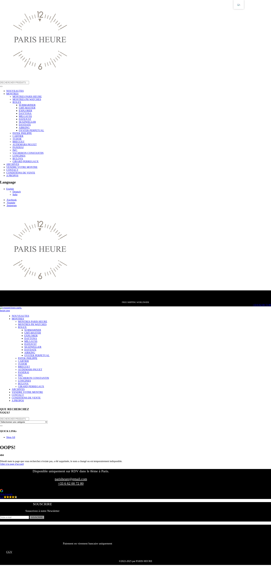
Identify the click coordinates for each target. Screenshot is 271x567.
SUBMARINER (27, 105)
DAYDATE (25, 124)
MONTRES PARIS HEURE (27, 96)
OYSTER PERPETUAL (31, 130)
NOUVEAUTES (15, 91)
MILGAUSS (25, 116)
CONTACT (12, 170)
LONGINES (19, 155)
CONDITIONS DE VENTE (20, 172)
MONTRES (12, 93)
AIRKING (24, 127)
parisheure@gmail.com (71, 479)
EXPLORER (25, 110)
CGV (9, 552)
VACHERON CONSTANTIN (28, 153)
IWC (15, 150)
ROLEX (17, 102)
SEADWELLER (27, 122)
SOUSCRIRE (37, 517)
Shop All (10, 437)
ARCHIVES (12, 164)
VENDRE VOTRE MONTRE (21, 167)
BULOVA (18, 158)
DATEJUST (25, 119)
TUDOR (17, 139)
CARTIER (18, 136)
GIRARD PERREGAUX (26, 161)
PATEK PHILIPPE (22, 133)
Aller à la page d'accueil (12, 464)
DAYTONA (25, 113)
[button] (21, 494)
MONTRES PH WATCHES (27, 99)
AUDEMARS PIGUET (25, 144)
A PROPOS (12, 175)
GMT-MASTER (27, 107)
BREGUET (18, 141)
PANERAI (18, 147)
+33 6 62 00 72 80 (262, 305)
